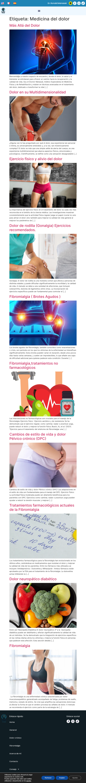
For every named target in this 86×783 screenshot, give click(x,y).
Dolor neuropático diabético (33, 579)
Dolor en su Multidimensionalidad (37, 92)
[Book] (70, 3)
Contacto (13, 761)
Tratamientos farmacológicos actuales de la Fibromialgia (41, 507)
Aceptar (62, 778)
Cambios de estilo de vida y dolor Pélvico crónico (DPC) (37, 436)
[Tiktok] (83, 3)
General (13, 730)
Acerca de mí (15, 753)
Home (12, 722)
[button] (39, 11)
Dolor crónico (15, 738)
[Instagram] (79, 3)
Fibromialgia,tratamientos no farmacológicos (33, 365)
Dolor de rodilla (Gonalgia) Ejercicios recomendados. (40, 227)
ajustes (28, 781)
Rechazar (48, 778)
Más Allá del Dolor (24, 25)
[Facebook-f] (74, 3)
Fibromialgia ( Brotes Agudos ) (35, 296)
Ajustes (75, 778)
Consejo (12, 769)
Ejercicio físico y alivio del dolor (35, 159)
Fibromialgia (19, 645)
